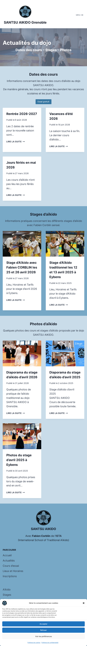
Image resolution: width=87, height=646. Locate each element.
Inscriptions (10, 576)
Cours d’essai (11, 565)
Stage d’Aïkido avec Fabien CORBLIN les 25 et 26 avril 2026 (21, 267)
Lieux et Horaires (13, 571)
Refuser (43, 630)
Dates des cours (29, 50)
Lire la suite (15, 141)
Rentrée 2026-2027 (21, 114)
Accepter (43, 624)
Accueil (7, 555)
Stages (51, 50)
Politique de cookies (34, 642)
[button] (83, 603)
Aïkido (7, 589)
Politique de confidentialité (49, 642)
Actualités (9, 560)
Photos (65, 50)
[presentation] (22, 244)
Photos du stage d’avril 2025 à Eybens (19, 460)
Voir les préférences (43, 636)
